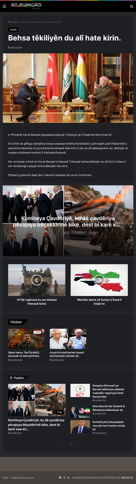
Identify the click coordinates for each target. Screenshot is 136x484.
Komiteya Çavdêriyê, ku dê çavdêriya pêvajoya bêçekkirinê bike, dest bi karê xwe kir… (68, 224)
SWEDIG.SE (127, 477)
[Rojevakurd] (25, 6)
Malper (14, 21)
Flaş (23, 21)
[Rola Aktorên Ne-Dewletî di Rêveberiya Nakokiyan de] (80, 411)
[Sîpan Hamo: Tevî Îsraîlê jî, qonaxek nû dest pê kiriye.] (26, 339)
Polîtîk (13, 29)
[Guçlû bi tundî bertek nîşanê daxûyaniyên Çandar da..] (68, 339)
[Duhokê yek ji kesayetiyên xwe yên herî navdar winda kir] (80, 426)
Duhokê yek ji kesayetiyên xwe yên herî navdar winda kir (109, 425)
